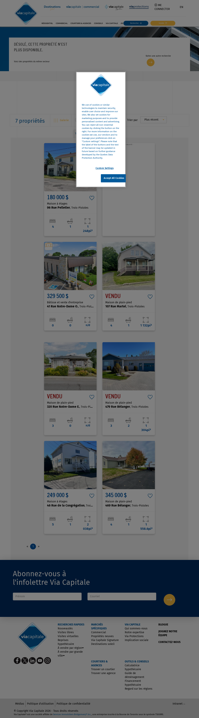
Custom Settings (105, 168)
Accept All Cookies (114, 178)
